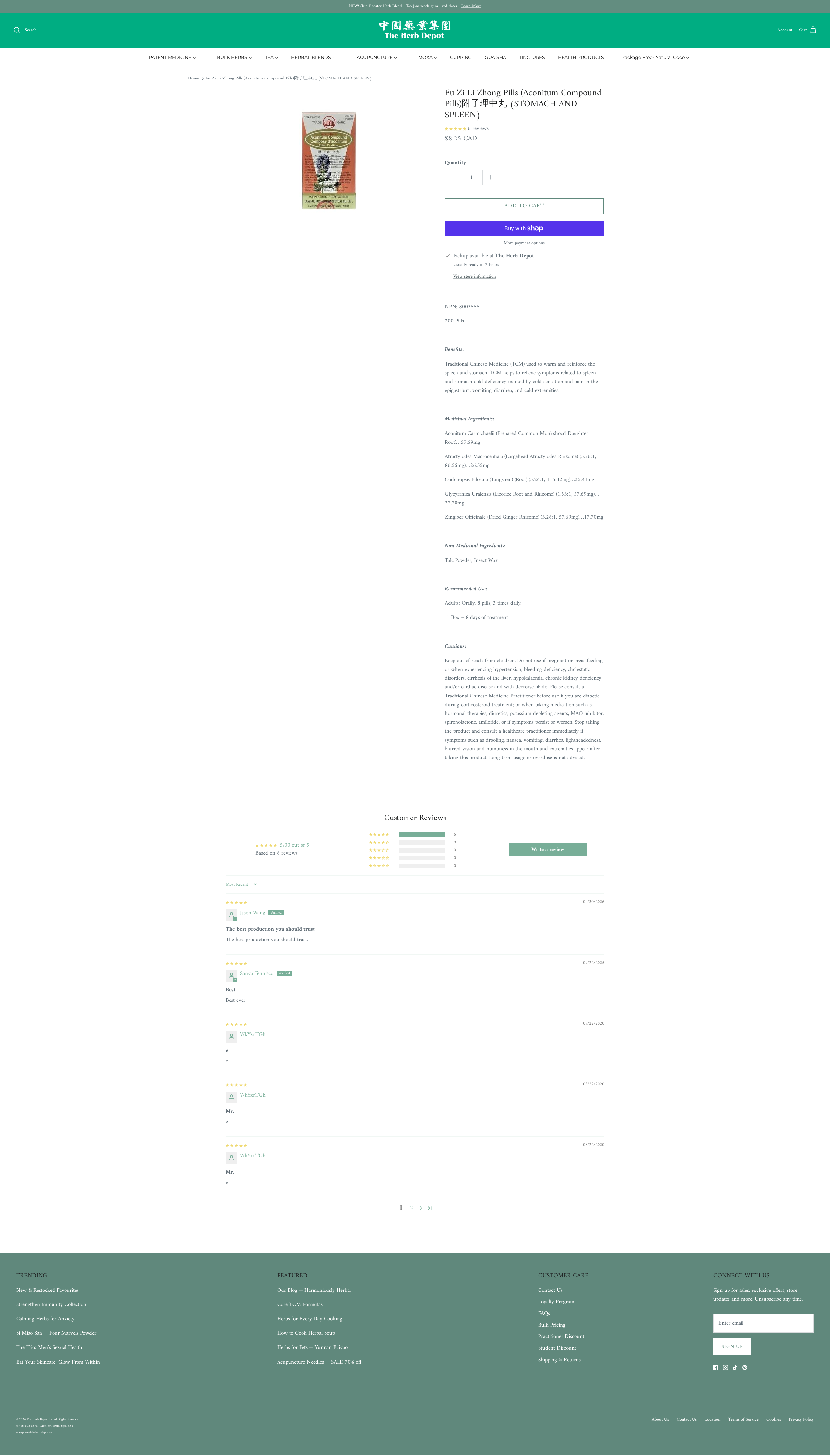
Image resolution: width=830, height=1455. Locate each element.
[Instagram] (725, 1367)
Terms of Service (743, 1419)
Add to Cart (524, 206)
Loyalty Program (556, 1302)
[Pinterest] (744, 1367)
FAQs (544, 1313)
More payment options (524, 243)
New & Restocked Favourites (47, 1290)
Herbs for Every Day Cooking (309, 1319)
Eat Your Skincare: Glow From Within (58, 1362)
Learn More (471, 6)
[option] (328, 162)
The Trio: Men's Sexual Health (49, 1347)
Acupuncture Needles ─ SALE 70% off (319, 1362)
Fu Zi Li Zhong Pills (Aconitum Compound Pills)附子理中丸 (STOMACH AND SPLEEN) (289, 78)
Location (712, 1419)
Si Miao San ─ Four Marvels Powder (56, 1333)
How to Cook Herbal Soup (306, 1333)
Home (193, 78)
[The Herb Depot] (415, 30)
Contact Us (550, 1290)
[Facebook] (715, 1367)
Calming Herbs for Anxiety (45, 1319)
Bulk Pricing (551, 1325)
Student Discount (557, 1348)
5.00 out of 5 (294, 845)
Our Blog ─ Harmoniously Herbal (314, 1290)
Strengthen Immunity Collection (51, 1305)
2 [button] (411, 1208)
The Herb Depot (38, 1419)
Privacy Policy (801, 1419)
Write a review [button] (547, 849)
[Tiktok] (735, 1367)
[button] (456, 129)
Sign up (732, 1346)
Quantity (455, 163)
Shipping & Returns (559, 1360)
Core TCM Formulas (300, 1305)
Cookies (773, 1419)
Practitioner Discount (561, 1336)
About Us (660, 1419)
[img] (236, 902)
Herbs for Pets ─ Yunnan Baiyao (312, 1347)
